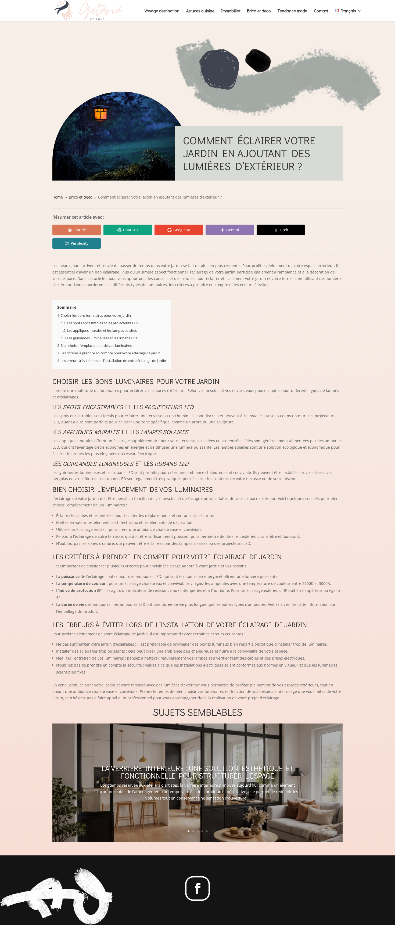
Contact (321, 11)
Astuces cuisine (200, 11)
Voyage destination (162, 11)
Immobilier (230, 11)
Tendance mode (292, 11)
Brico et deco (259, 11)
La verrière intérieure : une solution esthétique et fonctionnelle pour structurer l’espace (198, 771)
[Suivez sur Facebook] (197, 888)
